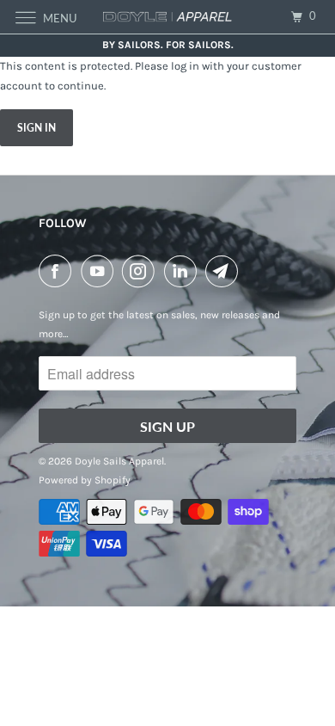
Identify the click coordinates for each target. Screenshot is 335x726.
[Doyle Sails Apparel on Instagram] (141, 271)
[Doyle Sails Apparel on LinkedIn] (184, 271)
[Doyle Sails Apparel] (168, 17)
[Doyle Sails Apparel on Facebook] (58, 271)
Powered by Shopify (85, 480)
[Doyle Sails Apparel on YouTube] (100, 271)
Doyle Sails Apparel (119, 461)
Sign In (36, 127)
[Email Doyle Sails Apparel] (225, 271)
